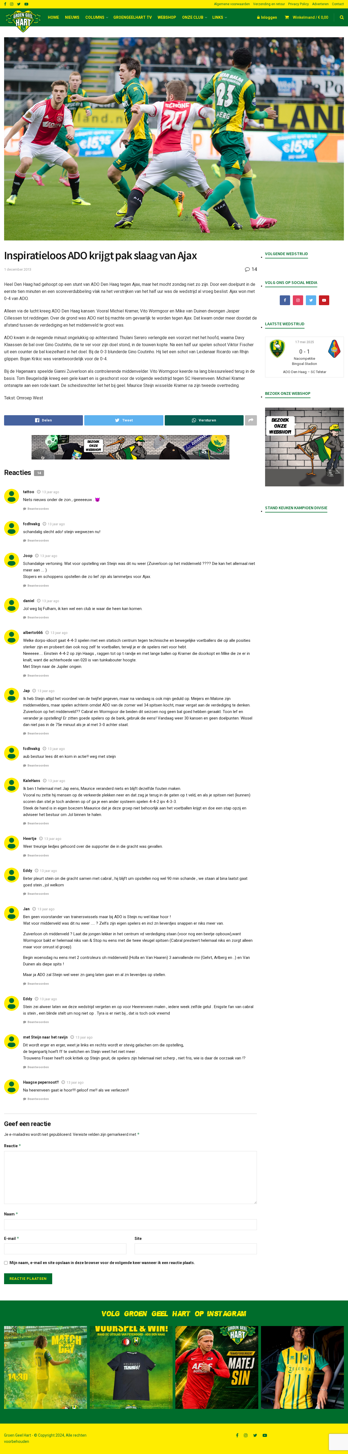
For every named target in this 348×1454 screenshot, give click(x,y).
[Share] (43, 420)
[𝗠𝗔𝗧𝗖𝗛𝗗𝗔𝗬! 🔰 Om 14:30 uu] (45, 1367)
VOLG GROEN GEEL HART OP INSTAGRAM (174, 1314)
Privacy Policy (298, 4)
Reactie (12, 1145)
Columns (94, 17)
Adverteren (320, 4)
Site (138, 1238)
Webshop (167, 17)
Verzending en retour (269, 4)
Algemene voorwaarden (232, 4)
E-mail (11, 1238)
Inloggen (268, 17)
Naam (11, 1214)
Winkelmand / (310, 17)
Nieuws (72, 17)
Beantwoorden (38, 509)
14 (253, 269)
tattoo (28, 492)
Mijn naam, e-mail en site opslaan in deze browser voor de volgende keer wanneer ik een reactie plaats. (102, 1263)
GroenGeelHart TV (132, 17)
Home (53, 17)
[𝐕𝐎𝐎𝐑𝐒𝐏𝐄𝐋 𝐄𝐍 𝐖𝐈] (131, 1367)
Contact (338, 4)
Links (217, 17)
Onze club (192, 17)
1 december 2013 (17, 269)
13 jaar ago (50, 492)
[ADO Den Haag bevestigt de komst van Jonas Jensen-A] (302, 1367)
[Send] (204, 420)
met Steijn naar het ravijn (45, 1037)
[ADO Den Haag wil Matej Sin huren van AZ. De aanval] (216, 1367)
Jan (26, 909)
